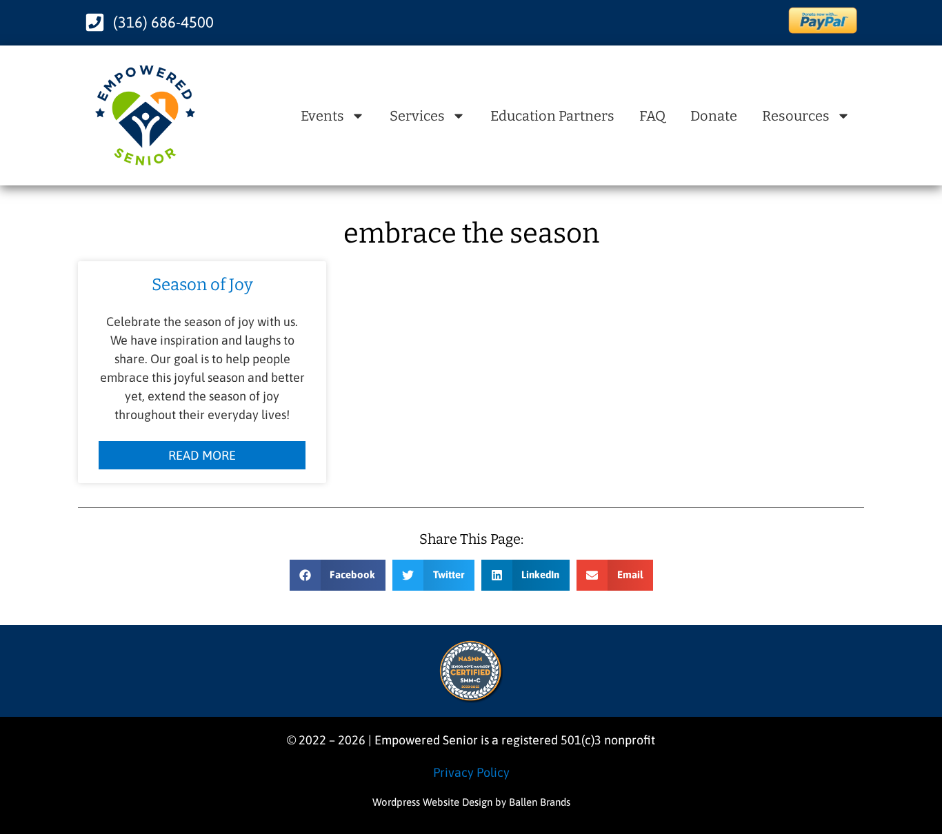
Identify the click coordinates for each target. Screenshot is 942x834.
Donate (713, 116)
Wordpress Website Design (432, 802)
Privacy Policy (471, 772)
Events (322, 116)
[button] (338, 575)
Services (417, 116)
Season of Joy (202, 284)
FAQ (652, 116)
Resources (796, 116)
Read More (202, 455)
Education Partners (552, 116)
